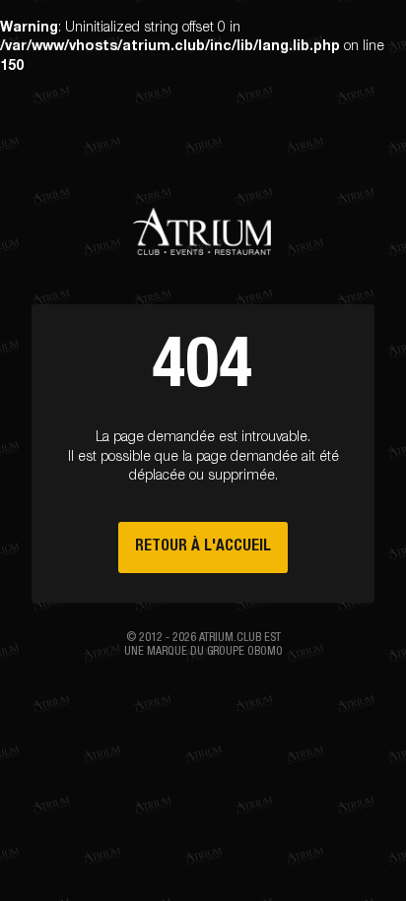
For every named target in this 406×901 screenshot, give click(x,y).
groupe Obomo (245, 652)
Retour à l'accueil (203, 547)
